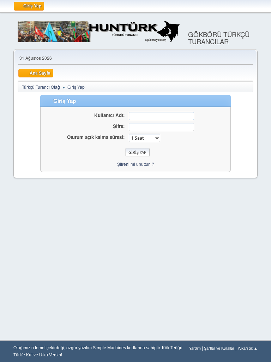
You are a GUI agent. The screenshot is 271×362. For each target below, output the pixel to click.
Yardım (195, 348)
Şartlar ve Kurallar (219, 348)
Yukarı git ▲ (247, 348)
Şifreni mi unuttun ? (135, 164)
